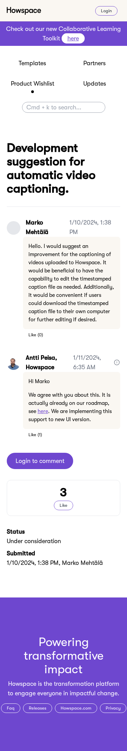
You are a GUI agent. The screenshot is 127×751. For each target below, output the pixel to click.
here (43, 411)
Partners (94, 63)
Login (106, 10)
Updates (94, 83)
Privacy (113, 708)
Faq (11, 708)
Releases (37, 708)
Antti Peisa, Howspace (41, 362)
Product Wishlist (32, 83)
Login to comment (40, 461)
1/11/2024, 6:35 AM (87, 362)
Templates (32, 63)
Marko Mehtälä (37, 227)
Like (32, 334)
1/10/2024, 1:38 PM (90, 227)
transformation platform (86, 683)
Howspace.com (76, 708)
